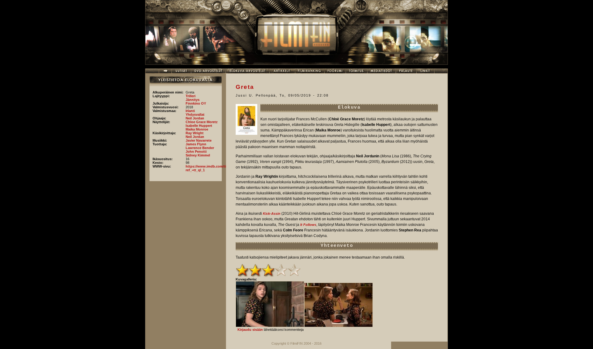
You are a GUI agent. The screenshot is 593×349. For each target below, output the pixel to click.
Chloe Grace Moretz (202, 122)
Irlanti (190, 111)
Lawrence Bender (200, 148)
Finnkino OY (196, 103)
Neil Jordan (195, 118)
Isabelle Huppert (199, 125)
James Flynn (196, 144)
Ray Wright (195, 133)
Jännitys (193, 100)
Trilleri (191, 96)
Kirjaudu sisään (250, 329)
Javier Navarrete (199, 140)
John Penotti (196, 151)
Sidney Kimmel (198, 155)
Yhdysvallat (195, 114)
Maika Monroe (197, 129)
